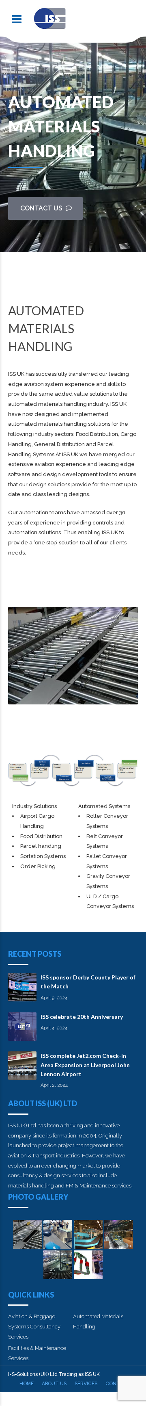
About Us (54, 1384)
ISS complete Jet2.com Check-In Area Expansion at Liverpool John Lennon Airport (85, 1064)
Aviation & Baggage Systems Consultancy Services (34, 1326)
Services (86, 1384)
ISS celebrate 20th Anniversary (82, 1016)
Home (26, 1384)
